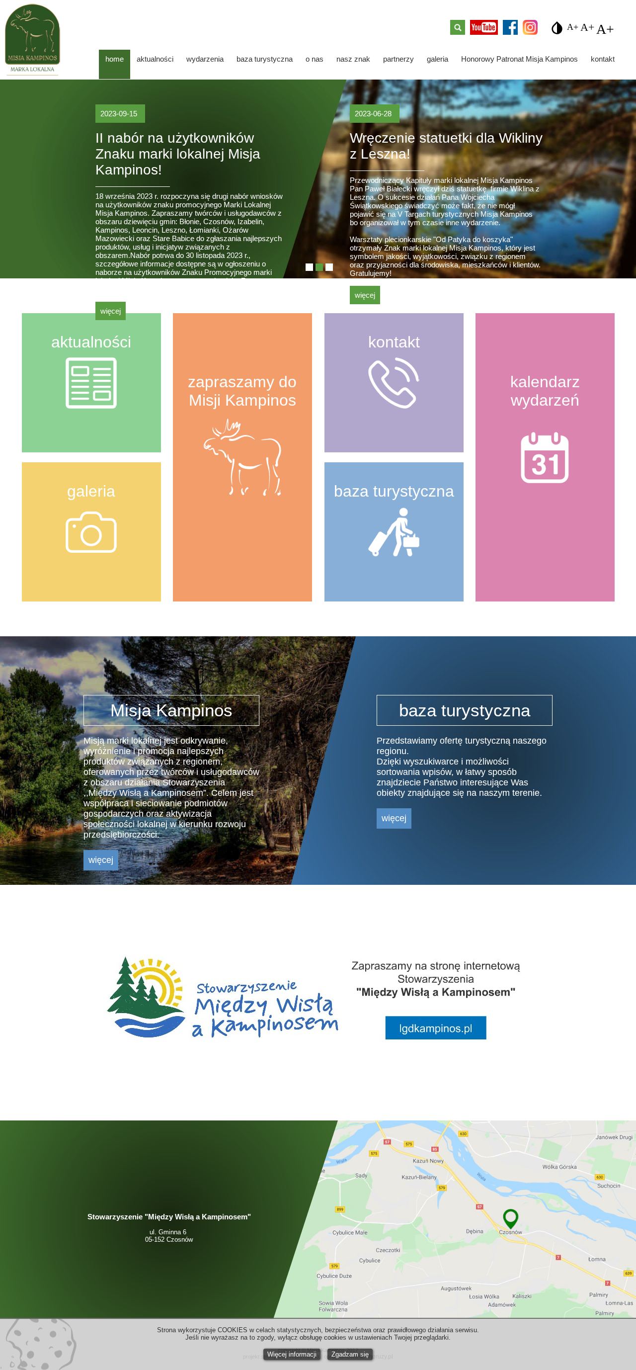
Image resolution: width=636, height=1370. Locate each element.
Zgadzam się (350, 1354)
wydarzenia (205, 59)
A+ (572, 25)
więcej (110, 311)
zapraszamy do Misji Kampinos (242, 391)
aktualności (155, 59)
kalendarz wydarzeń (545, 391)
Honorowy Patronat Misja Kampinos (519, 59)
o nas (314, 59)
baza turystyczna (265, 59)
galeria (437, 59)
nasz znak (353, 59)
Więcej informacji (292, 1354)
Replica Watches (59, 1086)
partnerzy (398, 59)
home (114, 59)
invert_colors (557, 28)
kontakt (603, 59)
